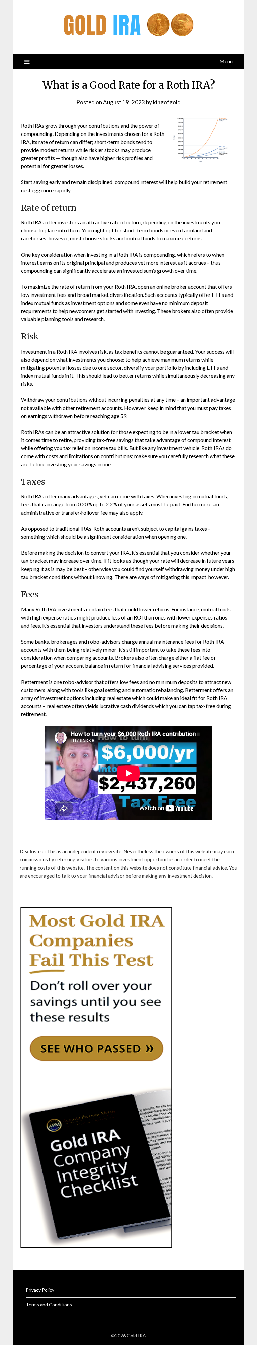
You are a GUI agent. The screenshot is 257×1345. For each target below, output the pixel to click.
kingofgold (167, 102)
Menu (226, 61)
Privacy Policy (40, 1290)
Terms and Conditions (49, 1304)
